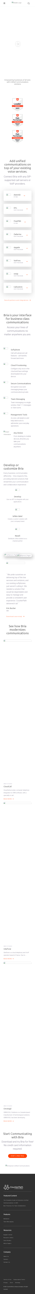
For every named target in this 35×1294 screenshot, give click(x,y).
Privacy (6, 1282)
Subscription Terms (19, 1279)
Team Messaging (18, 399)
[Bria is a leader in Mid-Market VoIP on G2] (17, 128)
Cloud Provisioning (19, 365)
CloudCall (8, 786)
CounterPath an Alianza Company (15, 1286)
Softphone (15, 350)
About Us (6, 1256)
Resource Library (8, 1237)
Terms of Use (7, 1279)
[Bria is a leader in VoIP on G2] (17, 112)
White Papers (7, 1243)
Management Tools (19, 415)
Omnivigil (7, 1109)
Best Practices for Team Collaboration (15, 1205)
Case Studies (8, 783)
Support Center (8, 1234)
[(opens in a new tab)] (18, 710)
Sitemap (17, 1282)
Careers (6, 1259)
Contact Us (7, 1262)
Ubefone (7, 949)
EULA (11, 1282)
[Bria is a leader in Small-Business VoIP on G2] (17, 144)
